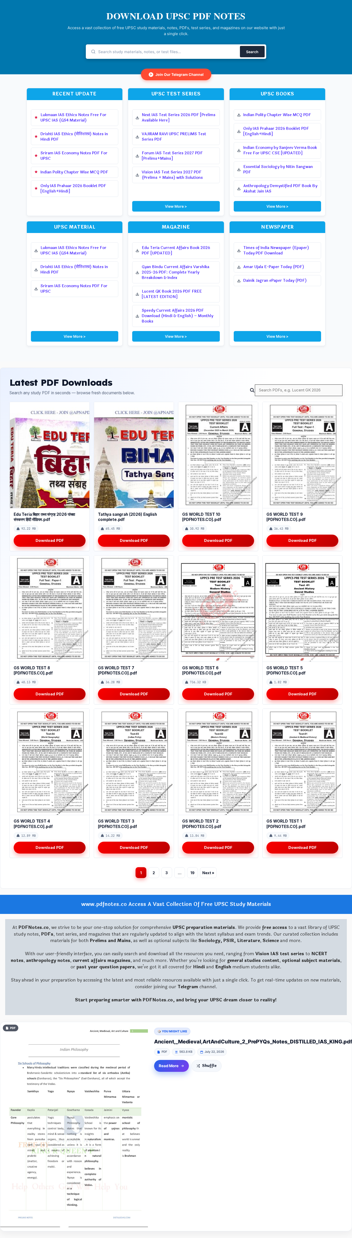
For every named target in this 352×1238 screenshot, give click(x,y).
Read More (169, 1066)
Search (252, 52)
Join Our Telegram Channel (177, 74)
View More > (176, 206)
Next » (208, 873)
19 (192, 873)
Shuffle (209, 1066)
